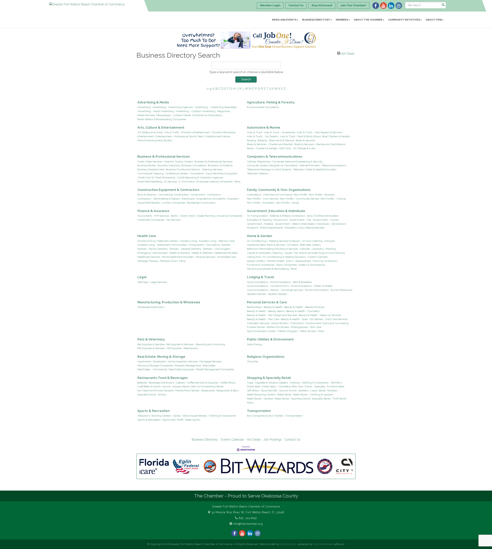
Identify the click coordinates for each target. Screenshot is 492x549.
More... (238, 181)
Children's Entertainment (195, 132)
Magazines (223, 111)
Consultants (197, 173)
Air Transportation (257, 215)
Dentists (225, 244)
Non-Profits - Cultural (333, 198)
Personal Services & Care (267, 302)
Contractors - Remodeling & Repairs (158, 198)
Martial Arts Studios (278, 327)
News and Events (284, 19)
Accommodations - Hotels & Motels (311, 285)
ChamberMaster (323, 544)
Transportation (259, 411)
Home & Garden (259, 236)
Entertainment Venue (217, 136)
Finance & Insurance (153, 211)
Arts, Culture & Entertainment (160, 127)
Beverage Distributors (161, 382)
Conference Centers (176, 173)
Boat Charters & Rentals (336, 136)
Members (342, 19)
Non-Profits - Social (287, 202)
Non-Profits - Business (322, 194)
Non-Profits (300, 194)
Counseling (213, 244)
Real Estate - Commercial (152, 369)
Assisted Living (188, 240)
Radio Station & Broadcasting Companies (161, 119)
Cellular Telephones (259, 161)
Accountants (144, 215)
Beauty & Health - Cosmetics (303, 311)
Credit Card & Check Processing (156, 177)
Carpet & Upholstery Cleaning (265, 252)
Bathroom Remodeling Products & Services (272, 248)
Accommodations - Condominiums (268, 285)
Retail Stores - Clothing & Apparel (313, 394)
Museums (252, 227)
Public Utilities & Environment (270, 339)
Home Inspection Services (183, 361)
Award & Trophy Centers (178, 161)
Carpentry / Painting (324, 248)
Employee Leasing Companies (214, 181)
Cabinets (305, 248)
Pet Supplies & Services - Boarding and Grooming (195, 344)
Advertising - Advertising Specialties (215, 107)
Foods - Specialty (315, 386)
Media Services (146, 115)
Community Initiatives (404, 19)
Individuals (322, 223)
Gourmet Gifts (269, 390)
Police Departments (271, 227)
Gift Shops (253, 390)
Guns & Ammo (288, 390)
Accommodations (257, 282)
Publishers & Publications (207, 115)
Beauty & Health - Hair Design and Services (272, 315)
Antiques (329, 240)
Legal (141, 277)
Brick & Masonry (147, 194)
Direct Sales (254, 386)
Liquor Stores (318, 390)
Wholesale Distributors (150, 307)
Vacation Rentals (256, 293)
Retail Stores (284, 394)
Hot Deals (347, 53)
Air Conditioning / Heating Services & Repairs (273, 240)
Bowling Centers (161, 415)
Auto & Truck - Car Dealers (262, 136)
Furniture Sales (335, 386)
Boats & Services (305, 140)
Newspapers (163, 115)
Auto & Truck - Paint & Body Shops (300, 136)
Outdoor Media (182, 115)
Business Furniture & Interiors (183, 169)
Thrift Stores (339, 398)
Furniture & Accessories (260, 264)
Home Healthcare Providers (178, 256)
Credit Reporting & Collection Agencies (200, 177)
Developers (159, 361)
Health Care (146, 236)
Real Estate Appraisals (181, 369)
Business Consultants (193, 165)
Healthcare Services (148, 256)
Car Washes (316, 319)
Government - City (300, 219)
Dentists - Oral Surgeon (216, 248)
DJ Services (170, 181)
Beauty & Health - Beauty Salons (266, 311)
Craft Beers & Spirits (149, 386)
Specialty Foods (146, 394)
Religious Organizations (265, 357)
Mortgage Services (210, 361)
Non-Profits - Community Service (299, 198)
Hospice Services (205, 256)
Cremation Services (258, 323)
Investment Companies (151, 219)
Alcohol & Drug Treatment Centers (157, 240)
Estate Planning (206, 215)
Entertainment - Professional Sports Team (179, 136)
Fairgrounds (280, 219)
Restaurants (208, 390)
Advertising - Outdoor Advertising (195, 111)
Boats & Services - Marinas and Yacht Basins (320, 144)
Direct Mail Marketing (149, 181)
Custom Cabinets (317, 256)
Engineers (233, 198)
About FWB (434, 19)
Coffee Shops (228, 382)
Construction (197, 194)
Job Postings (272, 439)
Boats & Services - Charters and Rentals (270, 144)
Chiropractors (196, 244)
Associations (254, 194)
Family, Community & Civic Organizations (279, 190)
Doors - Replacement (298, 260)
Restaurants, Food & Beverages (162, 378)
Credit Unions (188, 215)
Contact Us (292, 439)
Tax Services (173, 219)
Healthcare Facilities (226, 252)
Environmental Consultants (263, 107)
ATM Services (161, 215)
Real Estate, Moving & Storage (161, 357)
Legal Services (158, 282)
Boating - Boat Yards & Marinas (276, 140)
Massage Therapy (147, 260)
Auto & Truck (254, 132)
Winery (162, 394)
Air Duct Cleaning (312, 240)
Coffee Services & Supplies (202, 382)
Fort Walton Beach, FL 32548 (247, 512)
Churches (252, 361)
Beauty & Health (273, 307)
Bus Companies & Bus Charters (265, 415)
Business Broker (146, 165)
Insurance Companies (229, 215)
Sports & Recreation (153, 411)
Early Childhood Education (323, 215)
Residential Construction (201, 202)
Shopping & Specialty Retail (269, 378)
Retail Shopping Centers (261, 394)
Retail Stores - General (260, 398)
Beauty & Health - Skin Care (263, 319)
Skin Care (315, 327)
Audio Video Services (149, 161)
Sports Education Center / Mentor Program (272, 331)
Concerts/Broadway (223, 132)
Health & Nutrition (179, 252)
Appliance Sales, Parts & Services (266, 244)
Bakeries (142, 382)
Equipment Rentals (148, 202)
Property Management (188, 365)
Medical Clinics (169, 260)
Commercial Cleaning (150, 173)
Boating (251, 140)
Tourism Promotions (316, 289)
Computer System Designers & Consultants (272, 165)
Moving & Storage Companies (155, 365)
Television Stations (257, 173)
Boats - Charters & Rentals (262, 148)
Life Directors (338, 223)
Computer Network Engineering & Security (297, 161)
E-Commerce (187, 181)
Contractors (214, 194)
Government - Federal (260, 223)
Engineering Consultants (211, 198)
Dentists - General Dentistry (185, 248)
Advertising (144, 107)
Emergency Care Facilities (152, 252)
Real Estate (209, 365)
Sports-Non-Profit (172, 419)
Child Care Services (336, 319)
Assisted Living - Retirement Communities (162, 244)
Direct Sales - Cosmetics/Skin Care (282, 386)
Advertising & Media (153, 102)
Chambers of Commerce (277, 194)
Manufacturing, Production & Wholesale (168, 302)
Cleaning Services (211, 169)
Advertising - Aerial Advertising (155, 111)
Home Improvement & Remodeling (268, 268)
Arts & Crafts (172, 132)
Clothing (294, 382)
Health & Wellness (202, 252)
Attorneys (143, 282)
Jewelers (303, 390)
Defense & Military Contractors (287, 215)
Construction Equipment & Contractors (168, 190)
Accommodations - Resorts (263, 289)
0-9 (209, 89)
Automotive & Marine (263, 127)
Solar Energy (254, 344)
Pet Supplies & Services (151, 344)
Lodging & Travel (260, 277)
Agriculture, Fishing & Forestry (271, 102)
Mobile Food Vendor (187, 390)
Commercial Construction (173, 194)
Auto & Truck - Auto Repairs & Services (319, 132)
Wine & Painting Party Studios (154, 140)
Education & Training (259, 219)
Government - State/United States (295, 223)
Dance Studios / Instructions (287, 323)
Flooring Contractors (325, 260)
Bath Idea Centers (310, 244)
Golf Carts (285, 148)
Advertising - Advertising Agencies (172, 107)
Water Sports (192, 419)
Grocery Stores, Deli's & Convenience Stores (198, 386)
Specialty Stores (321, 398)
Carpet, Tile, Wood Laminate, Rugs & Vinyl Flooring (314, 252)
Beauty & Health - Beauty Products (304, 307)
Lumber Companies (173, 202)
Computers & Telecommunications (274, 156)
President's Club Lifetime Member (305, 227)
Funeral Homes (256, 327)
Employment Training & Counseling (327, 323)
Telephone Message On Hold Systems (269, 169)
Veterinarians (190, 348)
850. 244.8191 (247, 518)
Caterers (180, 382)
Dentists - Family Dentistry (152, 248)
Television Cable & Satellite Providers (314, 169)
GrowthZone (287, 544)
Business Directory (316, 19)
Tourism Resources (341, 289)
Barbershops (254, 307)
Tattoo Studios (307, 331)
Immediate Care (226, 256)
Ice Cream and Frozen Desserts (155, 390)
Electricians (188, 198)
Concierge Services (292, 289)
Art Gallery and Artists (150, 132)
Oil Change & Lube (304, 148)
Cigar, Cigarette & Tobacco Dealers (267, 382)
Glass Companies (286, 264)
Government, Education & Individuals (276, 211)
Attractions (143, 415)
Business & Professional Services (163, 156)
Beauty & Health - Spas (294, 319)
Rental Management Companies (215, 369)
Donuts (166, 386)
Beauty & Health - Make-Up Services (320, 315)
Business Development (150, 169)
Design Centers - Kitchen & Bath (265, 260)
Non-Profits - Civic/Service (262, 198)
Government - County (326, 219)
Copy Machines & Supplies (221, 173)
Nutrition (332, 390)
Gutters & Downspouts (311, 264)
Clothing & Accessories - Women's (321, 382)
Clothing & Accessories (222, 415)
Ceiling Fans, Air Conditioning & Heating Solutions (276, 256)
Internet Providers (309, 165)
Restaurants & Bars (227, 390)
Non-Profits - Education (261, 202)
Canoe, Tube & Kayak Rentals (190, 415)
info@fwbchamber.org (247, 523)
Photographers (299, 327)
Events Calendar (232, 439)
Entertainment (145, 136)
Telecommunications (334, 165)
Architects (292, 244)
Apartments (144, 361)
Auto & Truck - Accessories (279, 132)
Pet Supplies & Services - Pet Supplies (159, 348)
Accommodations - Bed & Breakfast (291, 282)
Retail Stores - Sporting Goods (292, 398)
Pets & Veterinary (151, 339)
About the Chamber (368, 19)
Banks (174, 215)
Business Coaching (169, 165)
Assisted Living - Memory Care (217, 240)
